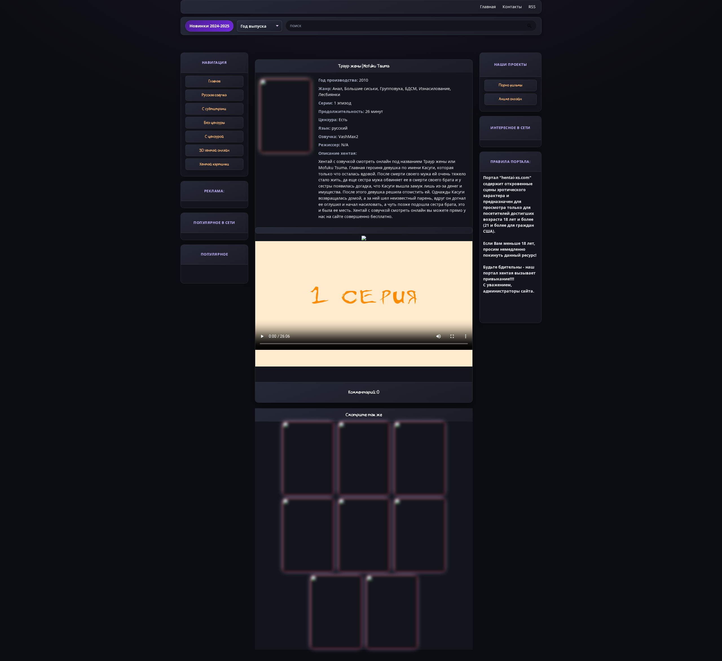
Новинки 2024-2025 (209, 26)
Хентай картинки (214, 164)
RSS (532, 6)
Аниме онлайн (510, 99)
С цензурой (214, 136)
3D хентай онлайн (214, 150)
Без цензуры (214, 123)
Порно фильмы (510, 85)
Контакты (512, 6)
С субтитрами (214, 109)
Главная (488, 6)
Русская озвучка (214, 95)
